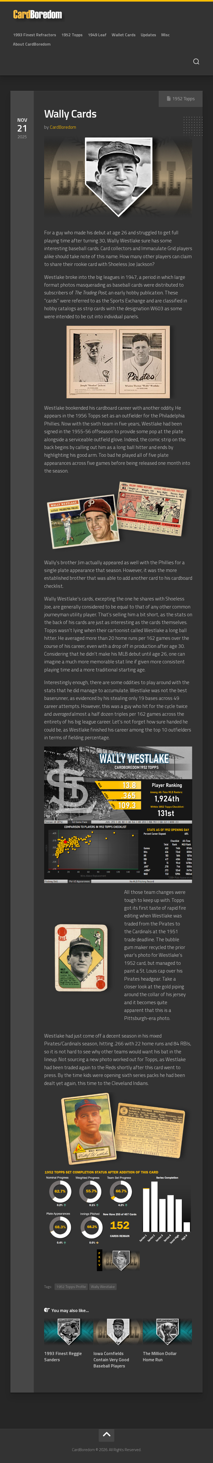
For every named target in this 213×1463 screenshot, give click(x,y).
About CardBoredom (32, 44)
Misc (165, 34)
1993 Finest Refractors (34, 34)
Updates (148, 34)
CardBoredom (63, 127)
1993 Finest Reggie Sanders (63, 1356)
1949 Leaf (97, 34)
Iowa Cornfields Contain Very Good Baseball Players (111, 1359)
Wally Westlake (103, 1286)
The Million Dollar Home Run (160, 1356)
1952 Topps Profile (71, 1286)
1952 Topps (72, 34)
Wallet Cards (124, 34)
